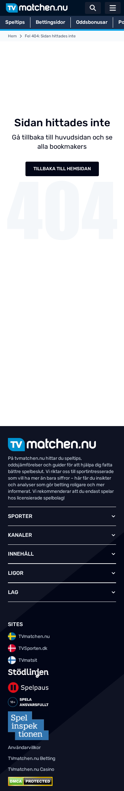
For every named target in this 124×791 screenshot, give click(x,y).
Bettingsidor (50, 22)
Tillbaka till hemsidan (62, 169)
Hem (12, 36)
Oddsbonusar (91, 22)
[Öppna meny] (113, 8)
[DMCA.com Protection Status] (30, 781)
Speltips (15, 22)
